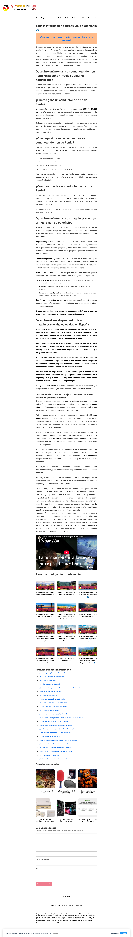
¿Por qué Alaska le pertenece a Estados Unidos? (55, 732)
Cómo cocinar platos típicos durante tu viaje (79, 914)
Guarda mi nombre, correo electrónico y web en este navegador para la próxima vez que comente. (63, 878)
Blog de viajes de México (58, 914)
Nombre (39, 850)
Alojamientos (50, 18)
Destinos (60, 18)
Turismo (67, 18)
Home (37, 18)
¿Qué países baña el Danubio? (49, 695)
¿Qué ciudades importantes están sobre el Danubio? (56, 729)
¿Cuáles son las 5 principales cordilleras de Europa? (56, 751)
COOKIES (54, 905)
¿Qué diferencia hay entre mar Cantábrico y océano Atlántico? (59, 688)
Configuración (115, 933)
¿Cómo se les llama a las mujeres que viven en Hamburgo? (58, 740)
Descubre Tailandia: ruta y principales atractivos (57, 922)
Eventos (90, 18)
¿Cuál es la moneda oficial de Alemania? (52, 699)
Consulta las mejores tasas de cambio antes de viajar (52, 915)
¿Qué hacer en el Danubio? (48, 680)
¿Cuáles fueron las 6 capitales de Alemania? (53, 706)
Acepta (124, 933)
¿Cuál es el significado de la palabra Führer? (53, 721)
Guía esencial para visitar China (84, 918)
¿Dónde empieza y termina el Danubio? (52, 673)
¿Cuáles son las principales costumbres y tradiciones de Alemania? (61, 718)
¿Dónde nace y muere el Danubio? (50, 691)
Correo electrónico (43, 859)
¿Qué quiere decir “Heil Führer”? (49, 755)
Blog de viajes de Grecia (43, 914)
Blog (42, 18)
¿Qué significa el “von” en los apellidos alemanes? (55, 747)
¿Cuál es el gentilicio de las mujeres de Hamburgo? (56, 725)
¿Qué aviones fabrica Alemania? (49, 710)
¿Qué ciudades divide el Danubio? (50, 684)
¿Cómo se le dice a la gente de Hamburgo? (53, 714)
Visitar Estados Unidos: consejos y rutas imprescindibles (63, 917)
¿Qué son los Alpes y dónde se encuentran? (53, 703)
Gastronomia (76, 18)
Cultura (84, 18)
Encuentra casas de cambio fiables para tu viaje (61, 918)
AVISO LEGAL (67, 896)
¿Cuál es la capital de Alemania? (49, 736)
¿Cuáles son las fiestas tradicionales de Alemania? (55, 759)
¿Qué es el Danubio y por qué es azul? (51, 676)
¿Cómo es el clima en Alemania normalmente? (54, 744)
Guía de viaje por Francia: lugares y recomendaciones (52, 920)
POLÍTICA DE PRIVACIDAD (65, 905)
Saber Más (55, 933)
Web (37, 868)
